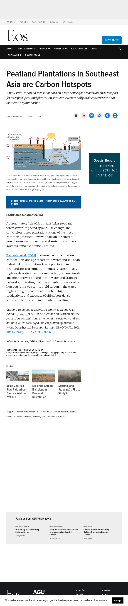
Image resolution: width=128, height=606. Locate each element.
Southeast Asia (53, 416)
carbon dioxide (35, 411)
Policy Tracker (79, 48)
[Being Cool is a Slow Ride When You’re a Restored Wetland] (17, 376)
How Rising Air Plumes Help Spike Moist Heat (27, 530)
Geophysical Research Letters (62, 411)
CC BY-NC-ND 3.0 (36, 350)
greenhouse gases (14, 416)
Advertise (106, 590)
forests (46, 411)
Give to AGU (68, 22)
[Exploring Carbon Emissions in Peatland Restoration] (43, 376)
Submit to (32, 54)
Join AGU (54, 22)
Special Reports (27, 48)
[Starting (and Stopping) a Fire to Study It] (69, 376)
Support (111, 40)
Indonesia (27, 416)
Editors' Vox (88, 526)
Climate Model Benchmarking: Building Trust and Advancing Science (96, 532)
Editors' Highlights (56, 526)
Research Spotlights (22, 526)
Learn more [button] (100, 600)
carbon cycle (22, 411)
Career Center (38, 22)
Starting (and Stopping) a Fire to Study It (69, 389)
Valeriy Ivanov (15, 116)
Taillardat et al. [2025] (29, 189)
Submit (105, 594)
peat (43, 416)
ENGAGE (79, 594)
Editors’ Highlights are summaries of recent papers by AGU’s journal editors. (43, 202)
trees (62, 416)
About (9, 48)
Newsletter (14, 54)
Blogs (95, 48)
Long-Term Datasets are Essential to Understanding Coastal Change (63, 532)
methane (36, 416)
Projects (59, 48)
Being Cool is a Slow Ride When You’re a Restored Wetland (16, 391)
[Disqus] (43, 467)
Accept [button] (117, 600)
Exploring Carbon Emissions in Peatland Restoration (42, 391)
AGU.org (24, 22)
